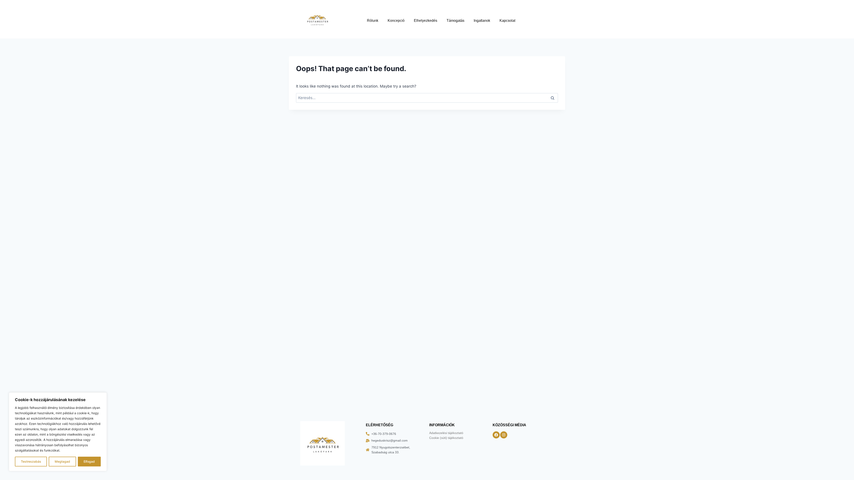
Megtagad (62, 461)
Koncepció (396, 20)
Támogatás (455, 20)
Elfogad (89, 461)
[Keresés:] (427, 98)
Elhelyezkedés (425, 20)
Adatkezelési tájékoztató (446, 432)
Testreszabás (31, 461)
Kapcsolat (507, 20)
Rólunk (372, 20)
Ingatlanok (482, 20)
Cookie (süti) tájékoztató (446, 437)
